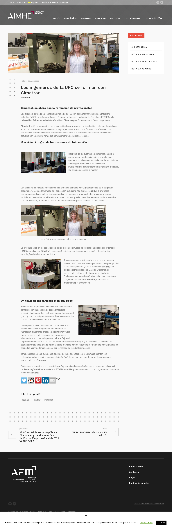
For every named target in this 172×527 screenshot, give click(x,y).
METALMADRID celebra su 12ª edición (89, 434)
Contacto (134, 472)
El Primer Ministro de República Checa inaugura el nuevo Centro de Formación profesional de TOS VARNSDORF (39, 437)
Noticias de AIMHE (141, 69)
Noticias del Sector (143, 54)
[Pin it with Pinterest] (38, 380)
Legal (132, 477)
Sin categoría (139, 47)
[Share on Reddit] (31, 380)
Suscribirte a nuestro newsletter (149, 503)
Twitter (37, 400)
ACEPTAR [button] (161, 522)
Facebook (25, 400)
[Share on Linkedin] (45, 380)
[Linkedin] (158, 2)
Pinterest (48, 400)
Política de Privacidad (18, 512)
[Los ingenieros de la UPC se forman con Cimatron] (63, 53)
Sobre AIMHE (136, 466)
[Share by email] (52, 380)
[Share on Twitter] (24, 380)
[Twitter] (161, 2)
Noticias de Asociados (30, 81)
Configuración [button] (146, 522)
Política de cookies (139, 483)
